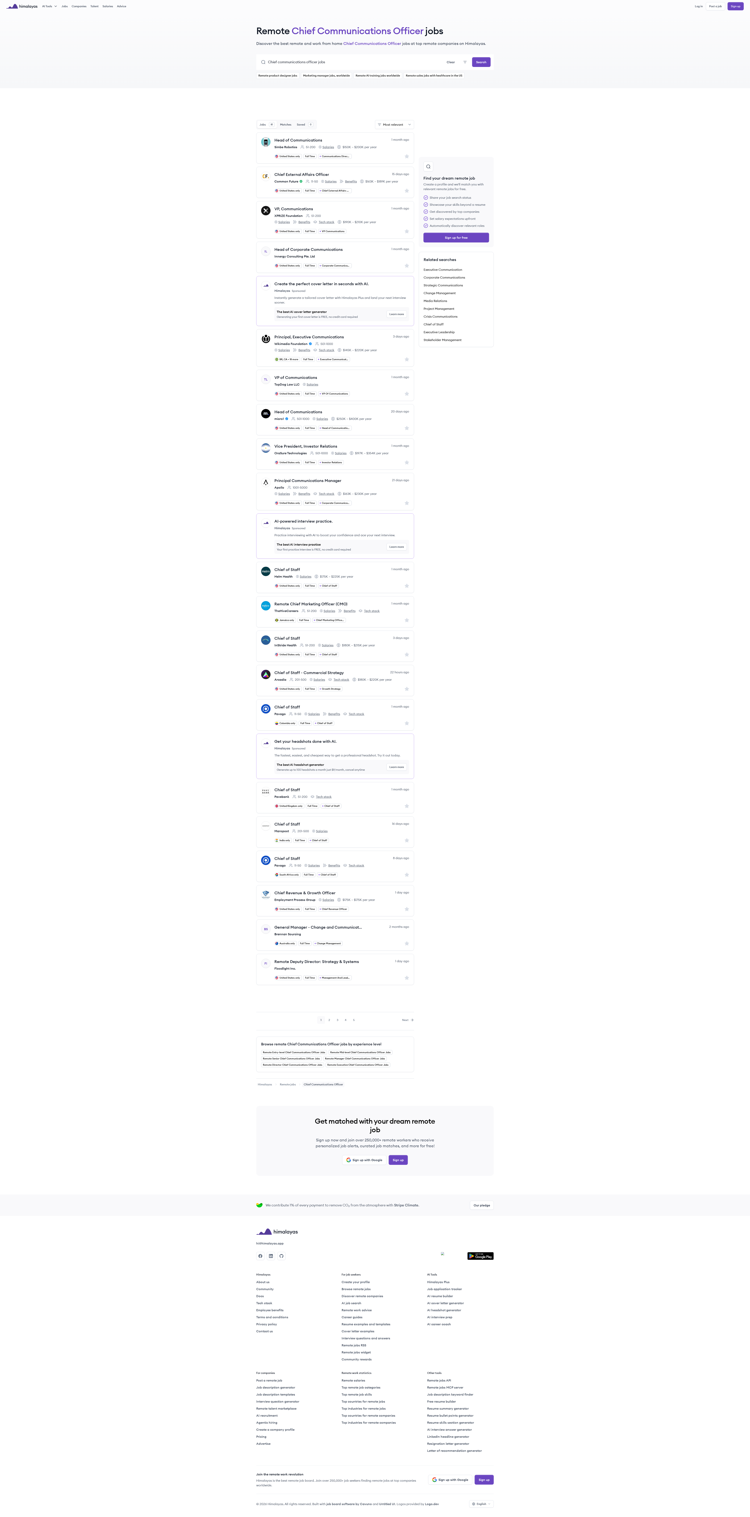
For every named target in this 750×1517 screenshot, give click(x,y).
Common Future (286, 181)
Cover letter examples (358, 1331)
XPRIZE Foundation (288, 216)
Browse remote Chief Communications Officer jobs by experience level (321, 1044)
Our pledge (482, 1205)
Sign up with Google (367, 1160)
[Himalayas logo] (22, 6)
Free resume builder (441, 1401)
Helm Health (283, 576)
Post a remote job (269, 1380)
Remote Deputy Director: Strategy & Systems (316, 961)
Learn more (396, 314)
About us (263, 1282)
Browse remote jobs (356, 1289)
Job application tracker (444, 1289)
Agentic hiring (266, 1422)
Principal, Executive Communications (309, 336)
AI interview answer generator (449, 1429)
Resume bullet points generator (450, 1415)
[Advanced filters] (465, 62)
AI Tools (47, 6)
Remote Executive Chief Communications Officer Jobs (357, 1064)
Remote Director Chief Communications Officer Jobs (292, 1064)
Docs (260, 1296)
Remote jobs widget (356, 1352)
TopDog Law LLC (287, 384)
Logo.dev (432, 1504)
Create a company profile (275, 1429)
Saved (304, 124)
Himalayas (265, 1084)
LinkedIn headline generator (448, 1437)
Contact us (264, 1331)
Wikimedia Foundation (291, 344)
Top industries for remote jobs (364, 1408)
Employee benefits (270, 1310)
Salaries (108, 6)
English (481, 1504)
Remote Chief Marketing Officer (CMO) (310, 603)
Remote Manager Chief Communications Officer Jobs (355, 1058)
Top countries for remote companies (368, 1415)
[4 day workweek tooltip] (300, 181)
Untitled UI (387, 1504)
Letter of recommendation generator (454, 1451)
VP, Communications (293, 208)
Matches (285, 124)
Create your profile (356, 1282)
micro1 (279, 419)
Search (481, 62)
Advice (121, 6)
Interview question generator (277, 1401)
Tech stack (323, 222)
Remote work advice (357, 1310)
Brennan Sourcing (287, 934)
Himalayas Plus (438, 1282)
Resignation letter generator (448, 1444)
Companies (79, 6)
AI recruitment (267, 1415)
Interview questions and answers (366, 1338)
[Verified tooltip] (310, 343)
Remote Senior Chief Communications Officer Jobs (291, 1058)
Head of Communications (298, 140)
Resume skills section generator (450, 1422)
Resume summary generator (448, 1408)
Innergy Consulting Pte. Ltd (294, 256)
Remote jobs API (439, 1380)
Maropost (281, 831)
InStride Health (285, 645)
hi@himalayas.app (270, 1243)
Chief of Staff (287, 569)
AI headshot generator (444, 1310)
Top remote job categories (361, 1387)
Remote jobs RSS (354, 1345)
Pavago (280, 714)
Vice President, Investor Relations (305, 446)
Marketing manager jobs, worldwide (326, 75)
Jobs (65, 6)
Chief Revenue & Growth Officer (305, 892)
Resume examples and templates (366, 1324)
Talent (94, 6)
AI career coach (439, 1324)
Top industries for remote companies (369, 1422)
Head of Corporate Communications (308, 249)
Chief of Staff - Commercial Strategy (309, 672)
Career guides (352, 1317)
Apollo (279, 487)
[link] (265, 1084)
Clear (451, 62)
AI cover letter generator (445, 1303)
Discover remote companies (362, 1296)
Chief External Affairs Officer (301, 174)
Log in (699, 6)
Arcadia (280, 679)
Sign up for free (456, 238)
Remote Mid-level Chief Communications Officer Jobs (360, 1052)
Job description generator (275, 1387)
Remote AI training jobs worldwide (378, 75)
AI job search (351, 1303)
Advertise (263, 1444)
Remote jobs (288, 1084)
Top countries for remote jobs (363, 1401)
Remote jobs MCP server (445, 1387)
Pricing (261, 1437)
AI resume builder (440, 1296)
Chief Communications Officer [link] (323, 1084)
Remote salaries (353, 1380)
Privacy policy (266, 1324)
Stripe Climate (406, 1205)
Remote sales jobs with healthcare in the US (434, 75)
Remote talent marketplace (276, 1408)
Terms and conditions (272, 1317)
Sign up (735, 6)
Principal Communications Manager (307, 480)
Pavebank (281, 797)
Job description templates (275, 1394)
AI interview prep (439, 1317)
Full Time (310, 156)
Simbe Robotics (285, 147)
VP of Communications (295, 377)
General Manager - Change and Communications (318, 927)
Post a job (715, 6)
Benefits (348, 181)
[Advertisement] (335, 106)
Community (265, 1289)
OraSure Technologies (290, 453)
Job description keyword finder (450, 1394)
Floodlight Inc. (285, 968)
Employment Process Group (294, 900)
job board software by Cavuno (349, 1504)
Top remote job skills (357, 1394)
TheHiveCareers (286, 611)
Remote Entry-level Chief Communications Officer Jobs (294, 1052)
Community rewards (357, 1359)
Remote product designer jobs (277, 75)
